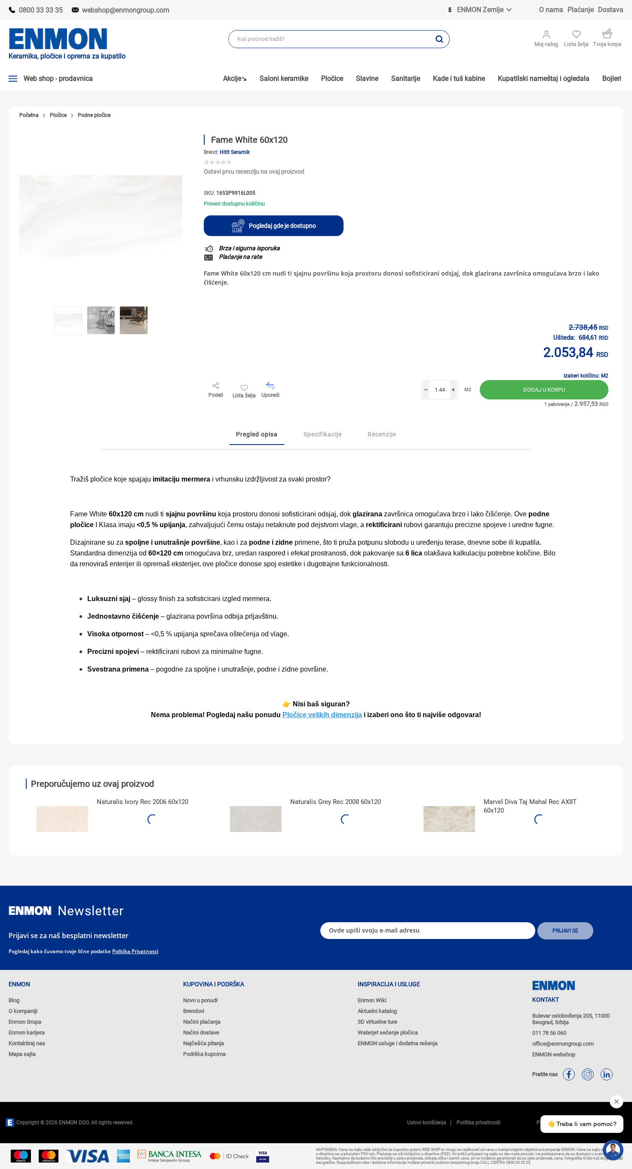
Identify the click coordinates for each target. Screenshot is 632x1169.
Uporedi (270, 395)
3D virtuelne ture (377, 1022)
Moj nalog (546, 44)
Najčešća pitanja (203, 1043)
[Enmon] (30, 911)
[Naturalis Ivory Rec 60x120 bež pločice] (62, 819)
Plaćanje (581, 10)
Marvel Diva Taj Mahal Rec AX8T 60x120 (530, 806)
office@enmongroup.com (563, 1043)
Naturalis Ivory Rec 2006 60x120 (142, 802)
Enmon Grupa (25, 1022)
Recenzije (382, 434)
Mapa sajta (22, 1054)
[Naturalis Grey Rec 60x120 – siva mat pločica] (256, 819)
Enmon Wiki (372, 1000)
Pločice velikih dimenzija (322, 714)
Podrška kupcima (204, 1054)
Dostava (610, 10)
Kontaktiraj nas (27, 1043)
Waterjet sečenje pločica (388, 1032)
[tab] (257, 434)
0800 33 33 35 (41, 10)
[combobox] (329, 39)
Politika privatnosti (135, 951)
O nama (551, 10)
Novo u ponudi (200, 1000)
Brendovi (193, 1011)
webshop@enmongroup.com (125, 10)
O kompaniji (23, 1011)
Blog (14, 1000)
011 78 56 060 (549, 1033)
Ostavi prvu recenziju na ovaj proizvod (254, 171)
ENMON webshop (553, 1054)
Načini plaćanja (202, 1022)
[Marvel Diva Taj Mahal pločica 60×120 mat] (449, 819)
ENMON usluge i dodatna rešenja (398, 1043)
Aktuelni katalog (377, 1011)
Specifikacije (323, 434)
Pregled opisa (257, 434)
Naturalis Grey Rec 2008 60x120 (335, 802)
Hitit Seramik (235, 152)
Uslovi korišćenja (426, 1123)
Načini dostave (201, 1032)
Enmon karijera (27, 1032)
